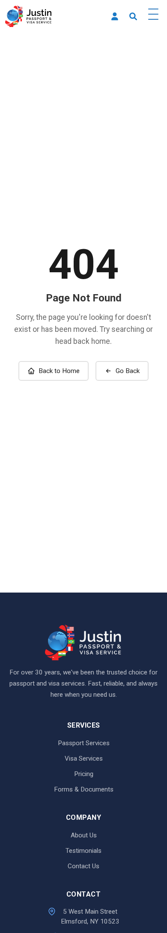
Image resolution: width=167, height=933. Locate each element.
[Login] (114, 16)
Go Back (128, 371)
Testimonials (83, 851)
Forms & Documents (83, 789)
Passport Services (84, 743)
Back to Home (59, 371)
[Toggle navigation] (153, 16)
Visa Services (84, 758)
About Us (84, 835)
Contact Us (83, 866)
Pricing (83, 774)
